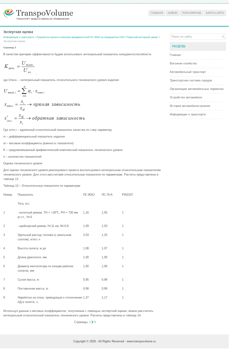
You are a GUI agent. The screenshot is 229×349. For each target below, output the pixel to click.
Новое (172, 13)
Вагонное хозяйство (183, 63)
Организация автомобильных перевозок (197, 89)
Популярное (191, 13)
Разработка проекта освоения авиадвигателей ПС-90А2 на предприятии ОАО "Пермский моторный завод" (97, 37)
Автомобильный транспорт (188, 72)
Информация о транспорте (18, 37)
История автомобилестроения (190, 106)
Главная (157, 13)
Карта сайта (215, 13)
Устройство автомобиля (186, 97)
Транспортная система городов (191, 80)
